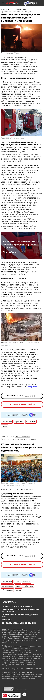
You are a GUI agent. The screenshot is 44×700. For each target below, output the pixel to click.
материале (32, 387)
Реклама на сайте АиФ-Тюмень (17, 606)
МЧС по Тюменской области (15, 138)
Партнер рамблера (21, 689)
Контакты (7, 620)
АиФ (17, 53)
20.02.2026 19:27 (7, 9)
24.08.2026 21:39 (7, 437)
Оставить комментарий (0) (22, 404)
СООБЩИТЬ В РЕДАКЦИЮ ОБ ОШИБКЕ (19, 623)
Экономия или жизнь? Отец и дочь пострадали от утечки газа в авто (21, 244)
